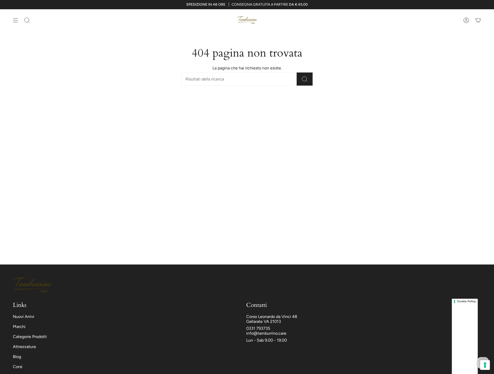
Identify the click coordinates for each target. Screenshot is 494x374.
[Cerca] (305, 79)
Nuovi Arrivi (23, 316)
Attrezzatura (24, 346)
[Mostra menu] (15, 20)
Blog (17, 356)
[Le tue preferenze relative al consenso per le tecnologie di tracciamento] (485, 365)
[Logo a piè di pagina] (32, 285)
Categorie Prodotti (30, 336)
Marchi (19, 326)
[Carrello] (478, 20)
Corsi (17, 366)
